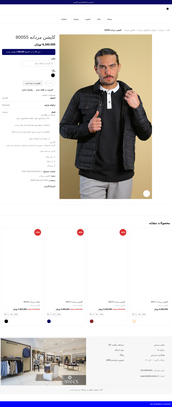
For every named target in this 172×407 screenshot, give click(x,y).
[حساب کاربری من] (163, 10)
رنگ (53, 71)
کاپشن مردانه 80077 (159, 302)
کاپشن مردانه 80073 (74, 302)
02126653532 (147, 370)
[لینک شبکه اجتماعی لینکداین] (29, 188)
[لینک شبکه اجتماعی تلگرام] (22, 188)
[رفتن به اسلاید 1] (107, 196)
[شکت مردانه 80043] (22, 263)
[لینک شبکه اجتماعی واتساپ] (25, 188)
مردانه (161, 30)
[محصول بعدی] (3, 30)
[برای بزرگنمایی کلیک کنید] (146, 193)
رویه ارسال (119, 350)
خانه (168, 30)
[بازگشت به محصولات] (7, 30)
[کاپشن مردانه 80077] (150, 263)
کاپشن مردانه (129, 30)
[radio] (53, 75)
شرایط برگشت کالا (116, 345)
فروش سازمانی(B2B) (115, 360)
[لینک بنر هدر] (86, 2)
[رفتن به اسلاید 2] (104, 196)
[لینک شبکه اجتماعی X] (38, 188)
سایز (53, 58)
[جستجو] (3, 10)
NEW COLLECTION (39, 182)
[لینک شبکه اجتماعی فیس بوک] (42, 188)
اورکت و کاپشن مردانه (147, 30)
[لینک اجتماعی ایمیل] (35, 188)
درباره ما (161, 350)
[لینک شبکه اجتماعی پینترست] (32, 188)
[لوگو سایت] (86, 10)
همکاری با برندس (158, 355)
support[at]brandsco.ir (149, 376)
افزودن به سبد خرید (32, 85)
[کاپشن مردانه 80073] (65, 263)
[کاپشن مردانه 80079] (107, 263)
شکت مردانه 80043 (32, 302)
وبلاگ (122, 355)
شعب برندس (159, 345)
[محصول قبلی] (10, 30)
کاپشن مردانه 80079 (116, 302)
